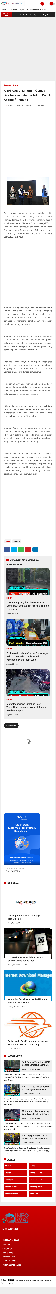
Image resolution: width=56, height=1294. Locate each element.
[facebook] (7, 549)
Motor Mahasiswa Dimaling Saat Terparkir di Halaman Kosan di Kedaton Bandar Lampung (26, 707)
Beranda (7, 85)
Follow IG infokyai (38, 10)
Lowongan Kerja (36, 1180)
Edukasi (8, 1173)
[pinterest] (28, 549)
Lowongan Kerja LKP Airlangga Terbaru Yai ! (24, 917)
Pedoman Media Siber (11, 1265)
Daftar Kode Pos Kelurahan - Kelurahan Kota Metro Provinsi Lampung (28, 1043)
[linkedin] (35, 549)
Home (4, 10)
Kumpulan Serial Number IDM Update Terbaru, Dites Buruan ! (27, 1001)
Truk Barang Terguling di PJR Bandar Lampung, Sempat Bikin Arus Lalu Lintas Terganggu (27, 605)
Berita (15, 85)
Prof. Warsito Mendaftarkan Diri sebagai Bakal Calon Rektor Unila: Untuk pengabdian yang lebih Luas (27, 656)
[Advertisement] (28, 49)
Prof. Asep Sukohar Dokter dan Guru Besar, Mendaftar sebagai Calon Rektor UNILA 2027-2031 (36, 1137)
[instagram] (17, 1234)
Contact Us (7, 1249)
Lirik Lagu (9, 1180)
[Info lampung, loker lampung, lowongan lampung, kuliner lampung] (13, 6)
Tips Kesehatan (11, 1194)
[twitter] (14, 549)
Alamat (8, 1166)
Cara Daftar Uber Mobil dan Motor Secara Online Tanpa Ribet (25, 959)
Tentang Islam (36, 1187)
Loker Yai (24, 10)
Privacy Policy (8, 1257)
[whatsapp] (21, 549)
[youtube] (21, 1234)
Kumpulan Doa (36, 1173)
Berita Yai (14, 10)
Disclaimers (7, 1253)
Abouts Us (7, 1245)
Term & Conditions (10, 1261)
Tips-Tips (34, 1194)
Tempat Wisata (11, 1187)
